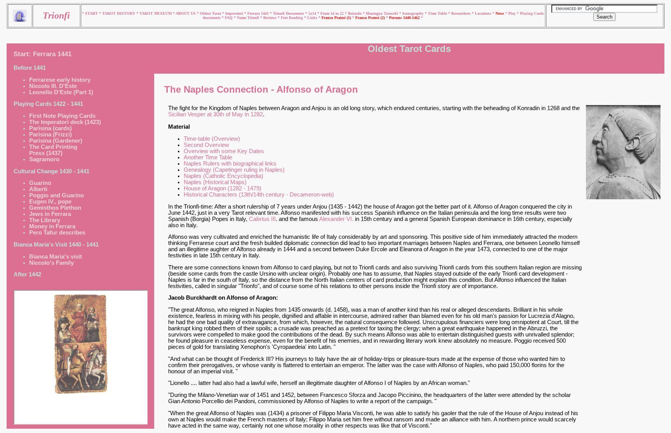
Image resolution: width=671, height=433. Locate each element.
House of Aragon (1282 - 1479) (222, 188)
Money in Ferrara (52, 226)
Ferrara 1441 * (260, 13)
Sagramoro (44, 159)
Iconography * (415, 13)
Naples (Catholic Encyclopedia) (223, 176)
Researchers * (463, 13)
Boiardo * (357, 13)
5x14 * (314, 13)
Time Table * (439, 13)
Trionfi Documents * (290, 13)
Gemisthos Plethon (55, 208)
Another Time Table (208, 157)
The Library (44, 220)
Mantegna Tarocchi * (384, 13)
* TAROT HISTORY (117, 13)
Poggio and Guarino (56, 195)
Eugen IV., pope (50, 201)
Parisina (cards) (50, 128)
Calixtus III (262, 219)
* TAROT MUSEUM (154, 13)
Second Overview (206, 145)
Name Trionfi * (250, 18)
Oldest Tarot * (212, 13)
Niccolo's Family (51, 263)
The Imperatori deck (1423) (65, 122)
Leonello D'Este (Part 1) (61, 92)
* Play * (512, 13)
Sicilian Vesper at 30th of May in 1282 (215, 114)
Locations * (485, 13)
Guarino (40, 183)
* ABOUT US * (186, 13)
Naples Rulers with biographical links (230, 163)
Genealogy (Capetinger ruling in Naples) (234, 170)
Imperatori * (236, 13)
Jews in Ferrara (50, 214)
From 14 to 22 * (334, 13)
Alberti (38, 189)
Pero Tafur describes (57, 232)
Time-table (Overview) (212, 139)
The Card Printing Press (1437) (53, 150)
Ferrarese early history (59, 80)
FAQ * (231, 18)
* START (90, 13)
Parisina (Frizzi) (50, 134)
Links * (314, 18)
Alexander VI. (336, 219)
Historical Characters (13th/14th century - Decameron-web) (259, 194)
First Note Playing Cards (62, 116)
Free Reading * (294, 18)
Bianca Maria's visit (55, 257)
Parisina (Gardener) (55, 141)
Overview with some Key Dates (224, 151)
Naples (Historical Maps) (215, 182)
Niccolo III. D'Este (53, 86)
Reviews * (272, 18)
